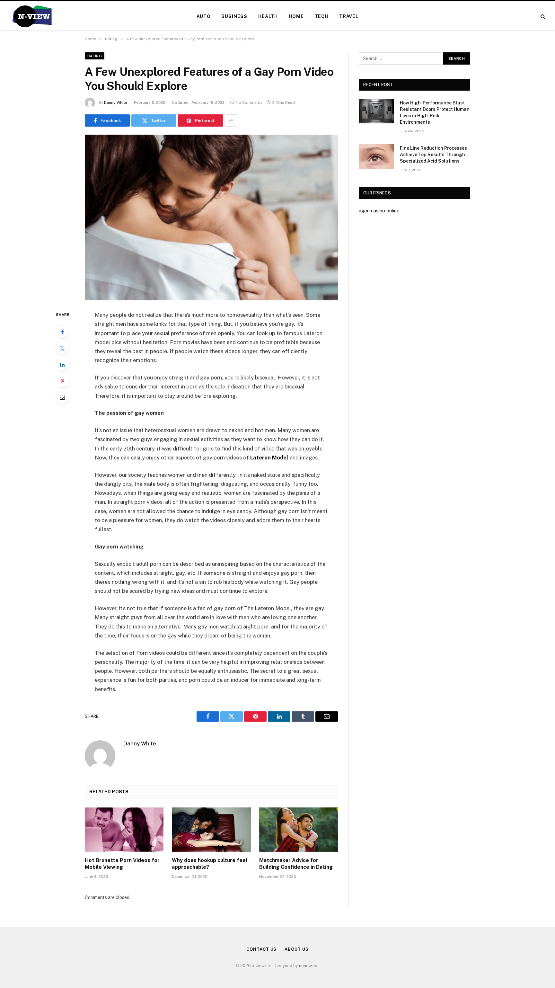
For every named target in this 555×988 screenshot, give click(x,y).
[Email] (62, 397)
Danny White (115, 102)
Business (234, 16)
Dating (94, 56)
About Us (296, 949)
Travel (348, 16)
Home (296, 16)
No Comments (249, 102)
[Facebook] (62, 331)
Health (268, 16)
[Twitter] (62, 348)
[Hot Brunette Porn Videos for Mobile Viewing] (124, 829)
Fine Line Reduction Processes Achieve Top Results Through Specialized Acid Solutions (433, 155)
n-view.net (309, 965)
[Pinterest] (62, 381)
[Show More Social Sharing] (231, 120)
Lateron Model (269, 457)
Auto (203, 16)
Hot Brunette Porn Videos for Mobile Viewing (122, 863)
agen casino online (379, 210)
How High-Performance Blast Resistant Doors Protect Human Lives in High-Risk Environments (435, 112)
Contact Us (261, 949)
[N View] (32, 16)
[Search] (542, 16)
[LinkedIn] (62, 364)
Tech (321, 16)
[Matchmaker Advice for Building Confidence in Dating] (298, 829)
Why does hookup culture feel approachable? (209, 863)
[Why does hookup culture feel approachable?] (211, 829)
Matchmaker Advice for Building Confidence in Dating (296, 863)
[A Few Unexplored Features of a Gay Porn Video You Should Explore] (211, 217)
